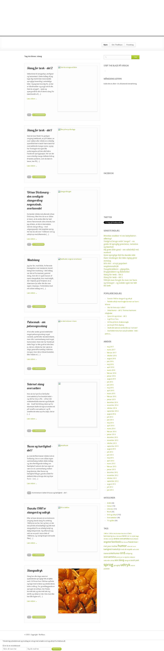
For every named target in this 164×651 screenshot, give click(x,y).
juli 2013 (110, 452)
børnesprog (108, 536)
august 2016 (111, 359)
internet (129, 546)
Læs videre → (32, 99)
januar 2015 (111, 399)
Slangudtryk (34, 570)
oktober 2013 (112, 443)
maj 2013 (110, 458)
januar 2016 (111, 376)
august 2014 (111, 414)
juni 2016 (110, 361)
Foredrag (130, 45)
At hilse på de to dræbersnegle (118, 322)
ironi (134, 546)
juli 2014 (110, 417)
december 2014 (112, 402)
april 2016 (110, 367)
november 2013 (112, 440)
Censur (109, 506)
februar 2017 (111, 353)
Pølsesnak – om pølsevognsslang (37, 324)
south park (135, 560)
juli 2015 (110, 382)
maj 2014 (110, 423)
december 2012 (112, 472)
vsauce (133, 565)
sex (116, 560)
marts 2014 (111, 429)
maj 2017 (110, 347)
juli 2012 (110, 487)
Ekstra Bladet (134, 539)
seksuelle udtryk (109, 560)
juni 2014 (110, 420)
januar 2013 (111, 469)
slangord (127, 560)
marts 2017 (111, 350)
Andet (109, 503)
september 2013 (112, 446)
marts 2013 (111, 464)
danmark (119, 536)
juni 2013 (110, 455)
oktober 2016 (112, 356)
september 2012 (112, 481)
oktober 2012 (112, 478)
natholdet (135, 549)
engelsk (107, 542)
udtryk (125, 565)
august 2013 (111, 449)
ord (122, 553)
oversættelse (110, 557)
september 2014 (112, 411)
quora (127, 557)
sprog (108, 565)
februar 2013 (111, 466)
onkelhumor (114, 553)
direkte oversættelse (122, 539)
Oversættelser (112, 518)
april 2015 (110, 391)
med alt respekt (126, 549)
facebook (116, 541)
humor (122, 546)
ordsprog (128, 553)
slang (121, 560)
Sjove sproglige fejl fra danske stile (119, 255)
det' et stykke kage (133, 536)
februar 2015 (111, 396)
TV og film (110, 521)
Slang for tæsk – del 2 (40, 68)
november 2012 (112, 475)
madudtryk (116, 549)
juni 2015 (110, 385)
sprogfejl (117, 565)
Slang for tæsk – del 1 (39, 130)
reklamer (132, 557)
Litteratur (110, 509)
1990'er (111, 533)
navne (106, 553)
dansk (124, 536)
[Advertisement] (82, 18)
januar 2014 (111, 434)
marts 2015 (111, 393)
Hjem (106, 45)
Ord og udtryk (112, 515)
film (122, 542)
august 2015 (111, 379)
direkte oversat (108, 539)
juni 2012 (110, 490)
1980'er (106, 533)
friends (130, 542)
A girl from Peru (113, 319)
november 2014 (112, 405)
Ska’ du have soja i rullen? (116, 307)
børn (130, 533)
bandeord (124, 533)
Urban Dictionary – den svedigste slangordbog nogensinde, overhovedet (38, 200)
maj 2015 (110, 388)
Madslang (33, 260)
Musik (109, 512)
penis (118, 557)
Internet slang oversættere (35, 386)
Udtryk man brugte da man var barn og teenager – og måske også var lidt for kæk (120, 283)
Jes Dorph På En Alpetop (115, 325)
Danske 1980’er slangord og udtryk (38, 510)
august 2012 (111, 484)
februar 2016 (111, 373)
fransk (126, 542)
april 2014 (110, 426)
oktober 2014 (112, 408)
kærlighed (107, 549)
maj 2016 (110, 364)
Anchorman (117, 533)
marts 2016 (111, 370)
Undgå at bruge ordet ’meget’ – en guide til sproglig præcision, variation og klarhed (121, 244)
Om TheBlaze (117, 45)
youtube (107, 569)
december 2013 (112, 437)
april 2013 (110, 461)
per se (122, 557)
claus (114, 536)
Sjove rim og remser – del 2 (117, 316)
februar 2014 (111, 432)
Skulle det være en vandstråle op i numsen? (122, 328)
